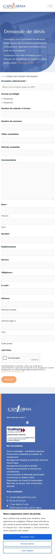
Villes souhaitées (10, 134)
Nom (3, 227)
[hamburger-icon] (50, 6)
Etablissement (8, 247)
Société (5, 234)
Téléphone (7, 272)
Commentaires (8, 160)
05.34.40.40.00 (25, 63)
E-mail (5, 285)
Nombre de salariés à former (15, 108)
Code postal (6, 343)
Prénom (4, 216)
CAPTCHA (6, 350)
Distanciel (8, 102)
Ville (3, 332)
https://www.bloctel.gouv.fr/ (12, 371)
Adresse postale (8, 310)
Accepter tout (28, 537)
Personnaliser (27, 544)
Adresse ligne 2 (8, 321)
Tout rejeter (27, 551)
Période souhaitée (10, 147)
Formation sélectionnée (14, 81)
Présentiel (8, 99)
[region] (27, 533)
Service (5, 259)
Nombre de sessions (11, 121)
